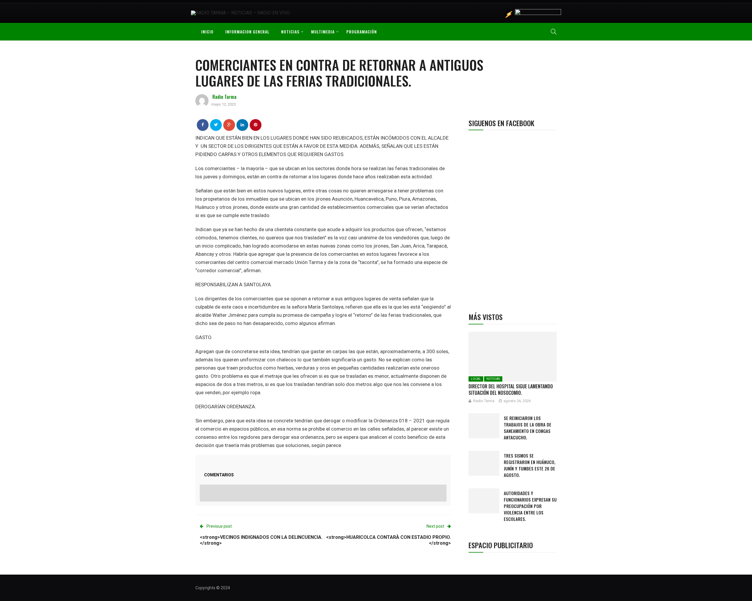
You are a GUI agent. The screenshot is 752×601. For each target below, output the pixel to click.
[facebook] (203, 125)
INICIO (207, 31)
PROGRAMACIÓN (361, 31)
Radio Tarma (224, 96)
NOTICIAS (290, 31)
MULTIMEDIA (323, 31)
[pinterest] (255, 125)
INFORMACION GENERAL (247, 31)
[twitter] (216, 125)
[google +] (229, 125)
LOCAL (476, 378)
